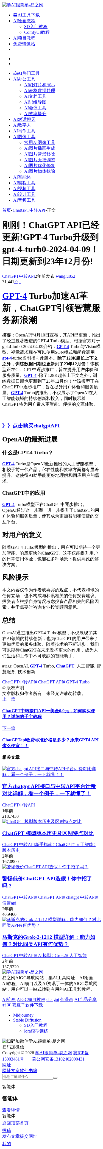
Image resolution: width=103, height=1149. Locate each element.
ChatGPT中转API (29, 210)
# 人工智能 (83, 844)
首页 (6, 210)
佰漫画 (66, 999)
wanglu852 (65, 276)
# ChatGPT (62, 844)
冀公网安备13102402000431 (58, 1059)
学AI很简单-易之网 (53, 1052)
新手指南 (43, 844)
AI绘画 (9, 999)
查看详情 (11, 1110)
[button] (6, 1064)
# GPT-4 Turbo (76, 682)
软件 (24, 1070)
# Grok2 (58, 955)
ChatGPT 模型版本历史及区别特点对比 (48, 833)
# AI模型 (43, 955)
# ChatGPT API (49, 682)
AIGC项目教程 (31, 999)
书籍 (33, 1070)
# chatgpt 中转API (79, 897)
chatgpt (52, 999)
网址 (6, 1070)
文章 (15, 1070)
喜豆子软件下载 (27, 1005)
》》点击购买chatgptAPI (31, 426)
